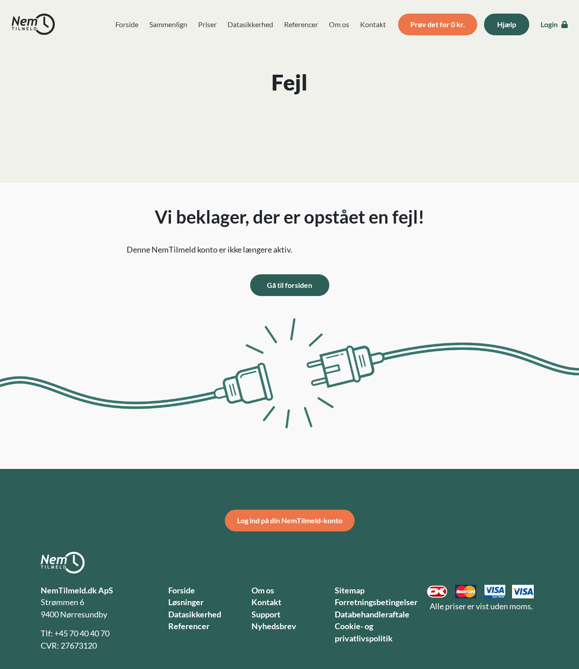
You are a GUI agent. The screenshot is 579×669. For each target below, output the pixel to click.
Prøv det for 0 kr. (437, 24)
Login (550, 24)
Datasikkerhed (250, 24)
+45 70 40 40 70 (81, 633)
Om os (339, 24)
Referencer (301, 24)
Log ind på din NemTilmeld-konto (289, 520)
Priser (207, 24)
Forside (126, 24)
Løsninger (186, 602)
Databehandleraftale (372, 614)
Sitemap (350, 590)
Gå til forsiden (289, 285)
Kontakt (373, 24)
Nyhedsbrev (274, 626)
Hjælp (506, 24)
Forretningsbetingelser (376, 602)
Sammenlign (168, 24)
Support (266, 614)
